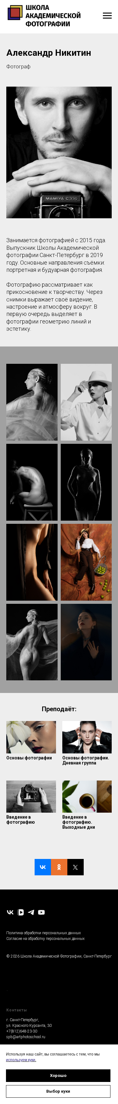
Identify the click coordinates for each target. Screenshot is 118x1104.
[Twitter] (75, 867)
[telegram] (31, 912)
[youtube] (41, 912)
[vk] (10, 912)
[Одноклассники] (59, 867)
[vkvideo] (21, 912)
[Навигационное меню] (107, 16)
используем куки (20, 1060)
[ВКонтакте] (43, 867)
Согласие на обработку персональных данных (45, 938)
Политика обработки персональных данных (43, 933)
